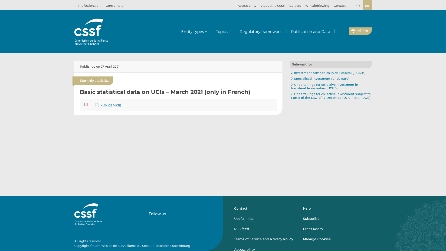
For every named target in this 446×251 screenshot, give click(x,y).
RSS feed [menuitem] (241, 229)
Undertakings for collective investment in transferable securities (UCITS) (324, 86)
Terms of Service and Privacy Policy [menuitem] (263, 239)
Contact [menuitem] (340, 5)
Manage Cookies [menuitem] (317, 239)
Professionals (88, 5)
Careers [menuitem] (295, 5)
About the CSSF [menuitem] (273, 5)
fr (358, 5)
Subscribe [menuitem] (311, 219)
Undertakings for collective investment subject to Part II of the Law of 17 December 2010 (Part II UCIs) (331, 95)
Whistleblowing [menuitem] (317, 5)
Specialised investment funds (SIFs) (321, 78)
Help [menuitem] (307, 208)
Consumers (114, 5)
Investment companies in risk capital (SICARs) (329, 73)
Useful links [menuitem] (243, 219)
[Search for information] (338, 31)
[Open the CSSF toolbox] (344, 31)
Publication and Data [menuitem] (310, 32)
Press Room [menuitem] (313, 229)
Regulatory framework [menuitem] (261, 32)
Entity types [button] (192, 32)
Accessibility (247, 5)
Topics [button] (222, 32)
